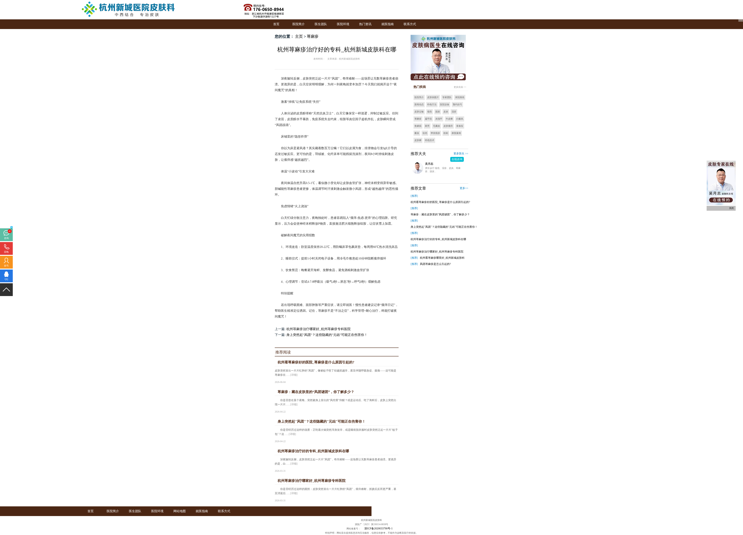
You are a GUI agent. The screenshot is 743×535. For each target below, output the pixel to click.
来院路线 (459, 97)
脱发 (437, 111)
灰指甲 (438, 118)
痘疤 (425, 133)
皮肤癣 (417, 140)
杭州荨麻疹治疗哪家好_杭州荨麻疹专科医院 (318, 329)
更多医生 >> (461, 153)
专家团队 (447, 97)
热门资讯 (365, 24)
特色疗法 (432, 104)
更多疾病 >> (460, 87)
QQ (6, 279)
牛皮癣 (449, 118)
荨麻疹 (312, 36)
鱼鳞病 (417, 126)
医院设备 (444, 104)
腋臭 (416, 133)
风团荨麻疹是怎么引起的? (435, 264)
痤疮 (429, 111)
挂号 (6, 265)
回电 (6, 252)
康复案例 (456, 133)
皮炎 (445, 111)
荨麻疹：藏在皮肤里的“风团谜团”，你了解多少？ (440, 214)
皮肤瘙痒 (448, 126)
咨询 (6, 238)
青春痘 (459, 126)
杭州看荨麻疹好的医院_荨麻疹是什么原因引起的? (440, 202)
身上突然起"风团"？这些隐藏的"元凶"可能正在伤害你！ (326, 335)
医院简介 (298, 24)
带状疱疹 (435, 133)
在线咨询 (457, 159)
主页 (299, 36)
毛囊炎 (436, 126)
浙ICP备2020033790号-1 (378, 528)
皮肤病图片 (433, 97)
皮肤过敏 (419, 111)
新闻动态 (419, 104)
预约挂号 (457, 104)
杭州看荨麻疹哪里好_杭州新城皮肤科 (442, 257)
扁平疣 (428, 118)
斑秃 (427, 126)
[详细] (294, 374)
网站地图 (179, 511)
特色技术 (429, 140)
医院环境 (343, 24)
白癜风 (459, 118)
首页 (276, 24)
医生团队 (321, 24)
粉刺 (445, 133)
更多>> (464, 188)
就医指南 (387, 24)
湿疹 (454, 111)
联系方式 (410, 24)
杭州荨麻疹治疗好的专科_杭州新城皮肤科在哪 (438, 239)
